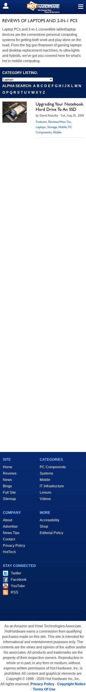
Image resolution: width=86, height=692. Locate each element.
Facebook (18, 579)
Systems (46, 473)
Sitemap (9, 499)
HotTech (9, 552)
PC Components (53, 467)
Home (7, 467)
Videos (45, 499)
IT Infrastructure (52, 486)
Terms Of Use (44, 689)
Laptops (41, 127)
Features (41, 122)
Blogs (7, 486)
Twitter (16, 573)
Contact (9, 539)
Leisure (45, 492)
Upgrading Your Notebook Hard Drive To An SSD (59, 106)
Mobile (62, 127)
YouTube (18, 586)
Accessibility (49, 520)
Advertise (10, 526)
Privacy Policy (14, 545)
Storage (52, 127)
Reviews (10, 473)
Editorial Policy (51, 533)
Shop (44, 526)
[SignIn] (8, 5)
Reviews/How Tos (59, 122)
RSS (14, 592)
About (7, 520)
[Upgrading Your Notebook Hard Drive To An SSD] (14, 112)
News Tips (11, 533)
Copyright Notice (71, 684)
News (7, 480)
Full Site (9, 492)
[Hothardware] (43, 7)
